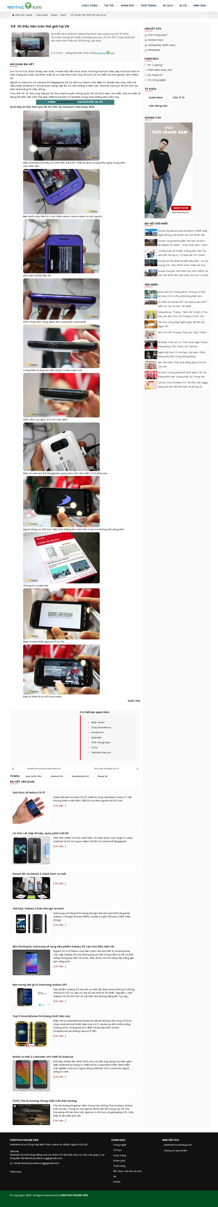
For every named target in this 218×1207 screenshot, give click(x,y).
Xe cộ (183, 5)
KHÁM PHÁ (127, 5)
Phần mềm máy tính (160, 70)
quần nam (156, 97)
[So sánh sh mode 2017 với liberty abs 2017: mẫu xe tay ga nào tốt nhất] (151, 302)
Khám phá (119, 1161)
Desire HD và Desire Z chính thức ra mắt (39, 874)
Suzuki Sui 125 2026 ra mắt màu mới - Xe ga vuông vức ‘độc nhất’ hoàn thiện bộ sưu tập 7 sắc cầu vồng (183, 265)
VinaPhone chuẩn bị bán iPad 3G (44, 769)
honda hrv (97, 732)
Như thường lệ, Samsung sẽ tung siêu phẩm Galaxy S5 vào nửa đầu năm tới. (64, 946)
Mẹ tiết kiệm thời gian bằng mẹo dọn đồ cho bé (182, 364)
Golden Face (155, 40)
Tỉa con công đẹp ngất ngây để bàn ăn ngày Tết (181, 324)
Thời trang (119, 1166)
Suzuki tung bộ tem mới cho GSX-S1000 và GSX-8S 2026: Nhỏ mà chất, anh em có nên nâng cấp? (183, 275)
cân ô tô (178, 97)
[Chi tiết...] (59, 806)
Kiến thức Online (23, 15)
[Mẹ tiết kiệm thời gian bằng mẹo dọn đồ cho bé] (151, 367)
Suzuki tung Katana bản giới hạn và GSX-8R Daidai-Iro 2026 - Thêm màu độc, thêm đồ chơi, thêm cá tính (183, 245)
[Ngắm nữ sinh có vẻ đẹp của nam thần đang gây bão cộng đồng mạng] (151, 355)
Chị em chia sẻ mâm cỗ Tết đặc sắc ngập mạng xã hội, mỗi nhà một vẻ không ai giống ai (183, 387)
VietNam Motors (101, 752)
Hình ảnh (200, 5)
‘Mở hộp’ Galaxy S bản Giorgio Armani (38, 908)
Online (117, 1182)
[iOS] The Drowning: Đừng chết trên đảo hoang (44, 1101)
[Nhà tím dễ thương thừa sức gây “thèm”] (151, 335)
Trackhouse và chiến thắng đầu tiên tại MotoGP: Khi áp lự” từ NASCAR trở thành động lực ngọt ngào (182, 255)
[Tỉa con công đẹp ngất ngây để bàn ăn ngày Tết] (151, 324)
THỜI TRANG (148, 5)
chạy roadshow (101, 727)
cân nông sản (158, 106)
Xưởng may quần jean (162, 45)
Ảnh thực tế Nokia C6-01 (106, 769)
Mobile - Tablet (59, 15)
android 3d (57, 776)
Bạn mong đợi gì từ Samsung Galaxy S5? (40, 985)
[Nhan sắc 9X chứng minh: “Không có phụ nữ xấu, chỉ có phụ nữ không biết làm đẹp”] (151, 294)
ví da (94, 747)
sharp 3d (102, 776)
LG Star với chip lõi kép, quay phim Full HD (41, 833)
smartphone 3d (66, 102)
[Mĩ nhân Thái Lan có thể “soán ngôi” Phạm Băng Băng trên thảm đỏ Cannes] (151, 345)
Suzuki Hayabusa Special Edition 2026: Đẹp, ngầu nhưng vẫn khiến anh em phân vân (183, 233)
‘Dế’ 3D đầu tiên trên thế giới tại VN (88, 15)
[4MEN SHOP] (168, 170)
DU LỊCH (168, 5)
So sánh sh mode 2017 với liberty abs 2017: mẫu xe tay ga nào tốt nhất (182, 304)
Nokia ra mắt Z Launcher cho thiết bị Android (43, 1057)
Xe (114, 1177)
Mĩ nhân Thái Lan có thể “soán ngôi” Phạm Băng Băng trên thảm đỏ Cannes (183, 344)
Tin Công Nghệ (157, 80)
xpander (96, 737)
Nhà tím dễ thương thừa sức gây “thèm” (182, 332)
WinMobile (154, 50)
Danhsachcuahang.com (178, 1145)
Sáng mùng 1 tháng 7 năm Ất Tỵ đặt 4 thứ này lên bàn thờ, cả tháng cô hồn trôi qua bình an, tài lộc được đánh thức (183, 316)
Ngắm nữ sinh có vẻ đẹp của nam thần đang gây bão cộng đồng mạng (181, 354)
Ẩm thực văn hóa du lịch (127, 1171)
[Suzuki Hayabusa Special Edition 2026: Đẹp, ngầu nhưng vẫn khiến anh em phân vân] (151, 232)
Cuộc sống (119, 1155)
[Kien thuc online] (25, 5)
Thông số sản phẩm (176, 1151)
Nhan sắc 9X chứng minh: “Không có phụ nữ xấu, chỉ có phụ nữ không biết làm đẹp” (182, 296)
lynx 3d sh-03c (19, 71)
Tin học (117, 1150)
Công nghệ (42, 15)
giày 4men (98, 722)
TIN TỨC (109, 5)
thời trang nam (100, 742)
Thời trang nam (157, 35)
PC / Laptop (155, 65)
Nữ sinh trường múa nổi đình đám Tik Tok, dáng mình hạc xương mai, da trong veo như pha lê (182, 377)
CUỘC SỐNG (90, 5)
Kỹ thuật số (155, 75)
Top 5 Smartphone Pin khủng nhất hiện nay (41, 1016)
